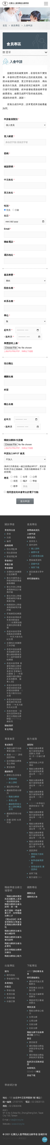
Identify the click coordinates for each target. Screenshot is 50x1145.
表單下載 (33, 873)
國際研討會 (32, 897)
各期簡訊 (9, 983)
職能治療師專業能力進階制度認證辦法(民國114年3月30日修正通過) (37, 753)
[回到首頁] (15, 3)
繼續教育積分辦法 (14, 791)
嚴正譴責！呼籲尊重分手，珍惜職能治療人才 (13, 913)
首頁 (5, 25)
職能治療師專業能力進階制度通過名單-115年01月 (36, 796)
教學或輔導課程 (37, 861)
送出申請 (25, 501)
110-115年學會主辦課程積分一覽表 (37, 806)
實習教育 (33, 1042)
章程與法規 (10, 530)
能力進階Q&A (35, 877)
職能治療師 (14, 796)
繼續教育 (9, 771)
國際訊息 (31, 893)
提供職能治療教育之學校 (14, 762)
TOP (45, 1139)
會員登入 (33, 541)
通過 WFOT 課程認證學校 (14, 756)
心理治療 (33, 1021)
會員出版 (11, 994)
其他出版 (11, 998)
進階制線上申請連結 (36, 763)
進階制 (30, 745)
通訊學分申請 (13, 787)
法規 (9, 537)
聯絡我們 (9, 725)
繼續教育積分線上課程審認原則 (15, 806)
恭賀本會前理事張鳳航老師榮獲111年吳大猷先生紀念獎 (15, 635)
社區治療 (33, 1028)
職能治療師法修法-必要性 (13, 944)
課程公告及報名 (14, 775)
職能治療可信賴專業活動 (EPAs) (35, 1033)
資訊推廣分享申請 (36, 573)
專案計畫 (9, 564)
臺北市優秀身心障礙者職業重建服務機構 (14, 580)
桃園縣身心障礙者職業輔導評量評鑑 (14, 607)
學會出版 (11, 990)
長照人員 (13, 800)
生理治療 (33, 1017)
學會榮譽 (9, 568)
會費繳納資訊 (33, 530)
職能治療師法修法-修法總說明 (13, 932)
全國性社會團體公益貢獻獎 (14, 573)
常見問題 (9, 729)
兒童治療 (33, 1024)
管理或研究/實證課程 (38, 868)
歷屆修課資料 (35, 560)
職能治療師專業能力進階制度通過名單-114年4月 (37, 835)
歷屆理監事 (12, 556)
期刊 (7, 971)
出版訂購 (11, 1001)
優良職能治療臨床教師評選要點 (36, 1056)
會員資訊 (31, 537)
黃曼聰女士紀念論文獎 (36, 989)
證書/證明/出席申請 (14, 821)
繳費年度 (35, 552)
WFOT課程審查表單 (35, 972)
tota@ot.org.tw (16, 1119)
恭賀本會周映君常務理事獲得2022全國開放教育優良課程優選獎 (14, 622)
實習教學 (11, 767)
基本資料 (33, 545)
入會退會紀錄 (37, 556)
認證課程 (33, 850)
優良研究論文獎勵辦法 (36, 982)
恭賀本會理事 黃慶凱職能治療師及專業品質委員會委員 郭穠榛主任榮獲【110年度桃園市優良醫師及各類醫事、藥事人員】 (15, 672)
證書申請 (35, 564)
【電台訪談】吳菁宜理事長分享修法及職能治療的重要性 (13, 923)
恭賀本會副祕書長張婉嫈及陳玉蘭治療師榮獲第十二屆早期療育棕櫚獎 (14, 654)
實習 (29, 1038)
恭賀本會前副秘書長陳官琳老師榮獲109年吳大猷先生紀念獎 (15, 703)
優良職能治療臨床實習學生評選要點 (36, 1048)
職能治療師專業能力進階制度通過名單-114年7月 (37, 826)
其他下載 (31, 1075)
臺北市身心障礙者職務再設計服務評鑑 (14, 589)
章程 (9, 534)
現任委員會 (12, 553)
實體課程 (13, 779)
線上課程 (13, 782)
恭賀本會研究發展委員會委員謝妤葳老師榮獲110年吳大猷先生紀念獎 (15, 690)
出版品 (8, 986)
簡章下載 (35, 567)
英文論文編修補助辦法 (36, 995)
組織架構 (9, 545)
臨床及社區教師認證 (35, 1063)
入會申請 (31, 534)
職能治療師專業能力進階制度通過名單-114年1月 (37, 844)
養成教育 (9, 745)
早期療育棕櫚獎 (14, 613)
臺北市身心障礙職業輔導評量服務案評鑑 (14, 598)
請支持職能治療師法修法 (13, 951)
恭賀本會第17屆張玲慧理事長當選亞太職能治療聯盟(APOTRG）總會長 (14, 716)
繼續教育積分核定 (14, 814)
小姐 (16, 210)
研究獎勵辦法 (33, 578)
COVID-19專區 (34, 1071)
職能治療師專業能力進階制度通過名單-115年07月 (36, 773)
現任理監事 (12, 549)
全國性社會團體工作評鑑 (14, 644)
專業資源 (31, 1007)
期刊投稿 (11, 975)
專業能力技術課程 (37, 855)
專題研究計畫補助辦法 (36, 1001)
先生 (8, 210)
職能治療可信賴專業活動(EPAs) (14, 749)
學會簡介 (9, 560)
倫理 (9, 541)
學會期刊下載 (13, 979)
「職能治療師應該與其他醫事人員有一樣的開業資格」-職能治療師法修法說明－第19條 (13, 901)
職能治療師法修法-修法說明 (13, 938)
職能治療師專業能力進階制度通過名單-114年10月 (36, 816)
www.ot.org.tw (18, 1124)
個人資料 (35, 548)
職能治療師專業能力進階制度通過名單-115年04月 (36, 784)
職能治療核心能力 (13, 956)
